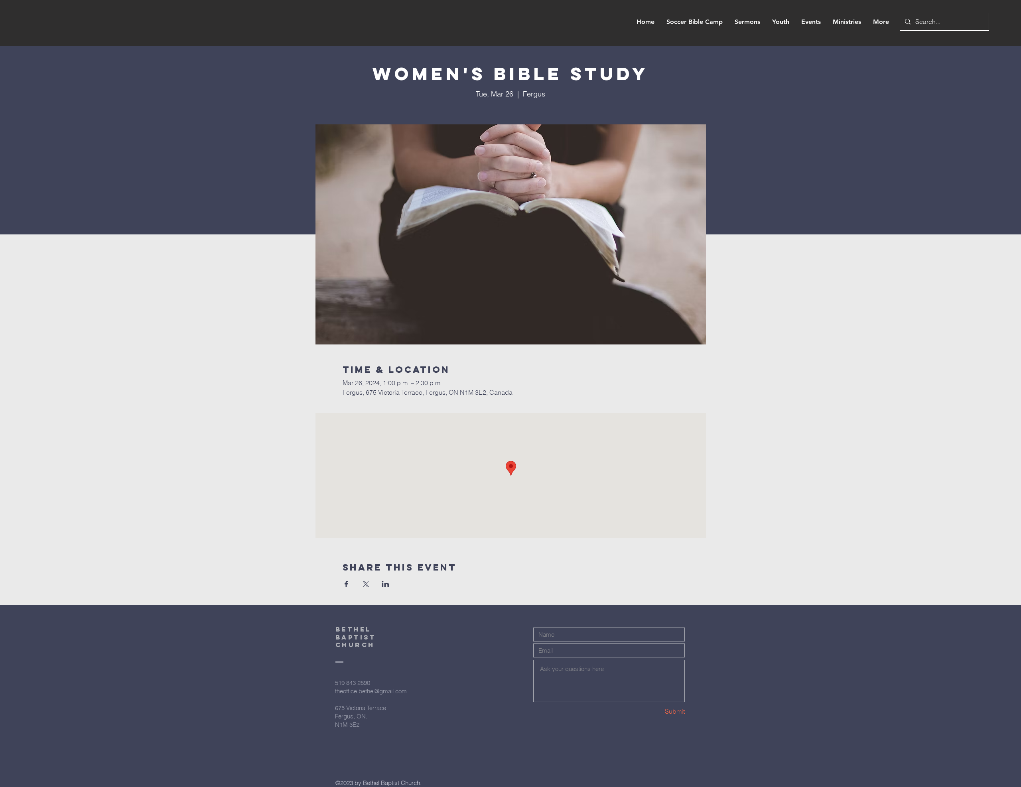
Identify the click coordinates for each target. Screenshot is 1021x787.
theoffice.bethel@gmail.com (371, 691)
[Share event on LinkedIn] (385, 584)
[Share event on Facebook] (346, 584)
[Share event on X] (366, 584)
